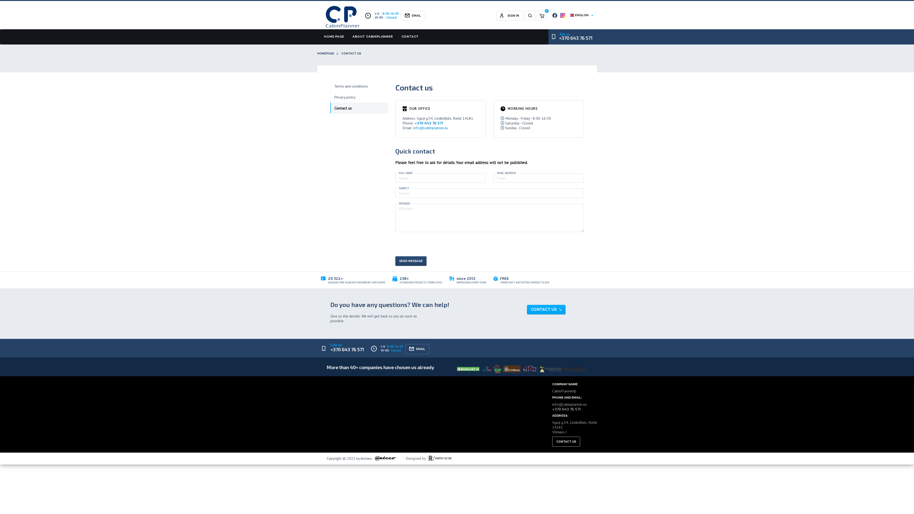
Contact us (351, 53)
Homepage (325, 53)
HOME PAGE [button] (333, 36)
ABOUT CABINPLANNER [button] (372, 36)
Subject (404, 188)
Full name (405, 173)
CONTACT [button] (410, 36)
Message (404, 203)
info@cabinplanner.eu (430, 127)
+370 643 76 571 (576, 38)
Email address (506, 173)
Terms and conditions (351, 86)
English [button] (582, 15)
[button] (530, 16)
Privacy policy (344, 97)
